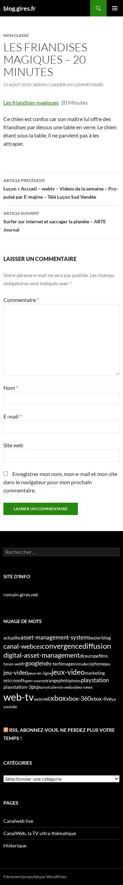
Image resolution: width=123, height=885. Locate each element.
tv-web (66, 687)
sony (43, 687)
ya (114, 699)
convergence (62, 646)
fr (23, 663)
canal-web (18, 646)
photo (64, 680)
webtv (39, 699)
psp (35, 687)
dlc (82, 656)
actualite (11, 637)
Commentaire (21, 299)
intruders (82, 664)
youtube (10, 706)
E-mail (12, 416)
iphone (97, 663)
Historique (14, 845)
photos (75, 680)
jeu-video (15, 672)
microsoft (13, 680)
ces (37, 646)
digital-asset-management (41, 655)
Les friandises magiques (31, 102)
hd (44, 663)
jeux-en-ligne (40, 673)
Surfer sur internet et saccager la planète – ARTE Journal (54, 222)
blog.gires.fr (19, 8)
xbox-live (101, 699)
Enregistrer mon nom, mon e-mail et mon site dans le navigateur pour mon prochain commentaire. (60, 482)
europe (92, 656)
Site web (13, 445)
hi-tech (54, 663)
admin (40, 84)
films (103, 656)
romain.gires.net (20, 594)
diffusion (96, 645)
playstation (95, 680)
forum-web (12, 664)
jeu (107, 663)
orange (51, 680)
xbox (58, 698)
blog (106, 637)
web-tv (18, 697)
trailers (54, 687)
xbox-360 (78, 698)
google (33, 663)
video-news (82, 687)
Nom (10, 387)
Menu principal (115, 8)
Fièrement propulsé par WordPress (34, 876)
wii (47, 699)
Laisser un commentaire (77, 84)
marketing (95, 673)
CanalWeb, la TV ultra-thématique (39, 833)
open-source (34, 680)
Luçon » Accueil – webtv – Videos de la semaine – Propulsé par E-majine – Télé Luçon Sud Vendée (60, 189)
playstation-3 (17, 687)
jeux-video (68, 672)
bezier (94, 637)
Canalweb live (18, 821)
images (68, 663)
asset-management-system (54, 637)
